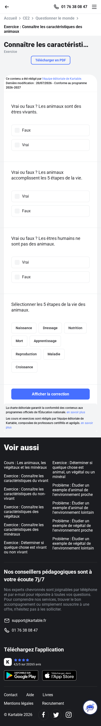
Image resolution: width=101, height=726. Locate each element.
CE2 (26, 18)
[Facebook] (43, 715)
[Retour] (9, 6)
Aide (30, 694)
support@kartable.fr (29, 620)
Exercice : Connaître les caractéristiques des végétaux (24, 512)
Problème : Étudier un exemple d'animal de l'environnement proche (72, 490)
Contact (10, 694)
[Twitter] (56, 715)
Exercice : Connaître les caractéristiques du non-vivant (24, 494)
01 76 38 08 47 (74, 7)
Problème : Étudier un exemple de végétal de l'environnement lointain (73, 543)
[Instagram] (68, 715)
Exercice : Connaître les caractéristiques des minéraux (24, 529)
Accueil (10, 18)
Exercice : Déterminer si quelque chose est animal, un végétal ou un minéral (73, 469)
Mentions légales (18, 703)
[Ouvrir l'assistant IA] (90, 707)
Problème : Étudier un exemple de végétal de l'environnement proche (72, 526)
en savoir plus (76, 412)
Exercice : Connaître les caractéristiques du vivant (26, 478)
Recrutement (53, 703)
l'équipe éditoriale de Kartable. (62, 78)
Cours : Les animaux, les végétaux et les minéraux (25, 465)
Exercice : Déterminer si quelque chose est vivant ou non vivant (25, 547)
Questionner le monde (55, 18)
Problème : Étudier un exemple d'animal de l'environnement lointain (73, 508)
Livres (48, 694)
